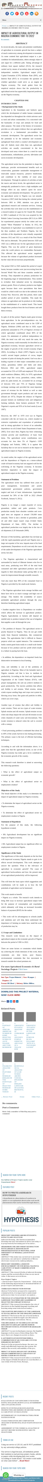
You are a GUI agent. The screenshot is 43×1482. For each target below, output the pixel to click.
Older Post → (37, 1097)
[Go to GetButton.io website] (6, 1479)
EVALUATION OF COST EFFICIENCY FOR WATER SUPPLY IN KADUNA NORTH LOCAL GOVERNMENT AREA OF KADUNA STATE (21, 1403)
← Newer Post (6, 1097)
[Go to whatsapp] (6, 1475)
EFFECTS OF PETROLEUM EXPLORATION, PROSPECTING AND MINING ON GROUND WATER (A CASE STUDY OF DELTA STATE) (20, 1410)
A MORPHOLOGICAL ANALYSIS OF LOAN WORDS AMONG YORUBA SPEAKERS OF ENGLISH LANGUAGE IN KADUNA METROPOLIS (19, 1078)
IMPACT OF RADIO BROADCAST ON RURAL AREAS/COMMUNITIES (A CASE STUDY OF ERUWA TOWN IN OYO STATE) (18, 1353)
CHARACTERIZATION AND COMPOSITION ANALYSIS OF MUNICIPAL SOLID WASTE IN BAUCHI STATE (21, 1423)
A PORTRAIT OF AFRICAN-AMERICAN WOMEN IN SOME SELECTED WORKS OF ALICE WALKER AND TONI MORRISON (6, 1035)
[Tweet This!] (11, 1001)
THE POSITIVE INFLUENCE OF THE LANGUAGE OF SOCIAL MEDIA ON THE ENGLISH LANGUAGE (21, 1312)
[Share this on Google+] (14, 1001)
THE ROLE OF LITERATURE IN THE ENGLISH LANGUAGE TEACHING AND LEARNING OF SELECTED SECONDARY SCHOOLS (19, 1300)
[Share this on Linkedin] (17, 1001)
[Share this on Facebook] (8, 1001)
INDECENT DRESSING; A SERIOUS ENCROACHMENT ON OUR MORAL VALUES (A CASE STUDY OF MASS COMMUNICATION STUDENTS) (20, 1267)
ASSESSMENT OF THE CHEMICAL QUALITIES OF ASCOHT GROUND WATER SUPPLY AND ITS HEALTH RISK (20, 1430)
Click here (22, 969)
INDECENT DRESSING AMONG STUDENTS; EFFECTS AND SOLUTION (19, 1236)
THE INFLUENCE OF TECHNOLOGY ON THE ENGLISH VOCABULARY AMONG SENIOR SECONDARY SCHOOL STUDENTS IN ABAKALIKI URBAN (21, 1326)
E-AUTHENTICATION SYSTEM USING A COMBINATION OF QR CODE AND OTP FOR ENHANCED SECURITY (19, 1340)
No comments (5, 39)
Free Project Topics (9, 1279)
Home (4, 26)
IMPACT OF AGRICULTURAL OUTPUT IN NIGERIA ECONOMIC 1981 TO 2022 (19, 34)
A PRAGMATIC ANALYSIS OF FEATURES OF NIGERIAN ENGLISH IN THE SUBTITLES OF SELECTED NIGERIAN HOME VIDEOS (7, 1078)
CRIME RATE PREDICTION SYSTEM (15, 1289)
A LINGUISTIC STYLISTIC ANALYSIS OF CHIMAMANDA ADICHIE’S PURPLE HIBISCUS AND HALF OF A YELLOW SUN (19, 1036)
